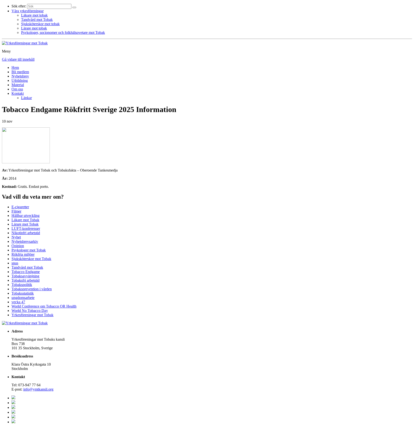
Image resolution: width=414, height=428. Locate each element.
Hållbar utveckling (26, 216)
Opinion (18, 246)
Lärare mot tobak (34, 28)
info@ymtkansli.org (38, 389)
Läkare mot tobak (34, 15)
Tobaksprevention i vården (32, 289)
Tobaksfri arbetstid (26, 280)
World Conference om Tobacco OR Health (44, 306)
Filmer (16, 211)
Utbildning (20, 80)
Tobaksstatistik (23, 293)
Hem (15, 67)
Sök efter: (19, 6)
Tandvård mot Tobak (37, 20)
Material (18, 85)
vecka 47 (18, 302)
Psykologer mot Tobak (29, 250)
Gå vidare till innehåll (18, 59)
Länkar (26, 98)
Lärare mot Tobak (25, 224)
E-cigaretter (20, 207)
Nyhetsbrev (20, 76)
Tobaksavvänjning (25, 276)
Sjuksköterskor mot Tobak (31, 259)
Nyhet (16, 237)
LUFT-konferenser (26, 228)
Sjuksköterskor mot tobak (40, 24)
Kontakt (18, 93)
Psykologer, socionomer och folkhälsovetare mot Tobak (63, 32)
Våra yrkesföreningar (28, 11)
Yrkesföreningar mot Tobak (32, 315)
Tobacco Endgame (26, 272)
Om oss (17, 89)
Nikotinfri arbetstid (26, 233)
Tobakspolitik (22, 285)
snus (15, 263)
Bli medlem (20, 72)
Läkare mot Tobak (25, 220)
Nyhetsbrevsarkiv (25, 241)
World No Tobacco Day (30, 311)
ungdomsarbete (23, 298)
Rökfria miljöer (23, 254)
